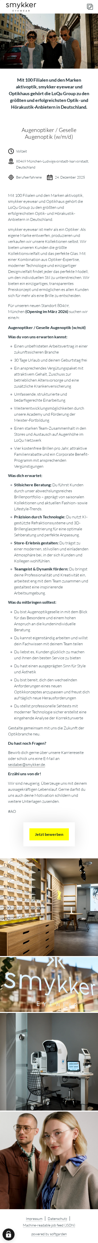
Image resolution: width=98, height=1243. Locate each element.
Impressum (34, 1218)
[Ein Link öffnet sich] (21, 7)
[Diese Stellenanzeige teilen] (90, 7)
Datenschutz (57, 1218)
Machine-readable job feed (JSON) (49, 1225)
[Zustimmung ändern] (9, 1234)
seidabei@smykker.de (26, 764)
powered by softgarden (49, 1234)
